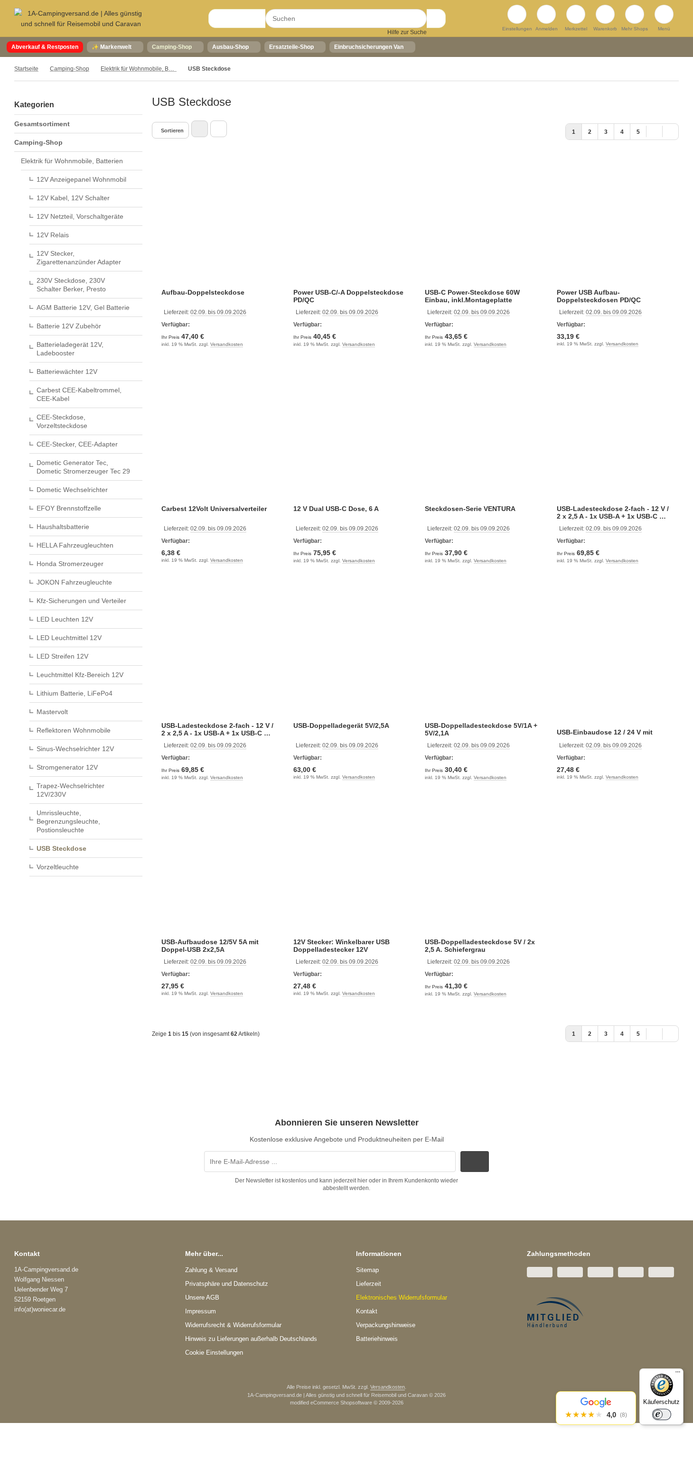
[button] (596, 1408)
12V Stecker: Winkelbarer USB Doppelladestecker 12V (341, 945)
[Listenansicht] (218, 129)
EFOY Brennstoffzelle (69, 508)
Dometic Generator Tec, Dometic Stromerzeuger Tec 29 (83, 467)
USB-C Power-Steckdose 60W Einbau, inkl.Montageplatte (472, 296)
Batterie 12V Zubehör (69, 326)
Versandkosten (226, 344)
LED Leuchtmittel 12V (69, 638)
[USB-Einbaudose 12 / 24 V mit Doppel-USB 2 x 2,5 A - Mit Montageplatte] (613, 658)
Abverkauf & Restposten (44, 47)
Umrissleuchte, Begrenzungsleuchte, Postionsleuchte (68, 821)
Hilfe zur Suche (407, 32)
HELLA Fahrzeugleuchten (75, 545)
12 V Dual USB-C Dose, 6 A (336, 508)
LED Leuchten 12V (65, 619)
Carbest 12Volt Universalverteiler (214, 508)
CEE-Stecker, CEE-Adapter (77, 444)
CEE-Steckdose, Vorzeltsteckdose (62, 421)
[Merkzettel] (575, 14)
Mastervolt (52, 712)
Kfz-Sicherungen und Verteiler (81, 600)
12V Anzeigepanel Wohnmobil (81, 179)
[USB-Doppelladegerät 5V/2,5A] (349, 658)
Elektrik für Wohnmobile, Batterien (72, 161)
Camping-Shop (172, 47)
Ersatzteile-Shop (291, 47)
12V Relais (53, 235)
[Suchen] (436, 18)
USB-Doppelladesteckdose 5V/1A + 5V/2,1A (481, 729)
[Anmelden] (546, 14)
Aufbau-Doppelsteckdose (202, 292)
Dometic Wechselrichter (72, 489)
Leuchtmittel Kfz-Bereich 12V (80, 675)
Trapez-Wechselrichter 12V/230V (70, 790)
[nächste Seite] (654, 130)
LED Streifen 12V (62, 656)
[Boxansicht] (199, 129)
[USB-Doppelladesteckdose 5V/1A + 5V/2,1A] (481, 658)
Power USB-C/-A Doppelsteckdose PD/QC (348, 296)
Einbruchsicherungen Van (368, 47)
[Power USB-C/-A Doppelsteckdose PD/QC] (349, 224)
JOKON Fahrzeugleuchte (74, 582)
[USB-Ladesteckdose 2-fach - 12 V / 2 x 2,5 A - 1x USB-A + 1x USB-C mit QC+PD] (613, 441)
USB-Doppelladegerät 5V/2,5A (341, 725)
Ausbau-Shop (230, 47)
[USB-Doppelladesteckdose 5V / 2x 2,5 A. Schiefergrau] (481, 874)
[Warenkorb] (605, 14)
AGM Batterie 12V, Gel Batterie (83, 307)
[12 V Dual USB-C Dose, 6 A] (349, 441)
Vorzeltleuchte (58, 867)
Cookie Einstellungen (214, 1352)
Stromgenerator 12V (67, 767)
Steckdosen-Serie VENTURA (470, 508)
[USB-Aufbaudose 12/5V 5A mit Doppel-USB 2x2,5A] (217, 874)
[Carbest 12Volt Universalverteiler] (217, 441)
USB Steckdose (61, 848)
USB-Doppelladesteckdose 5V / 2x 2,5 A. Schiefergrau (480, 945)
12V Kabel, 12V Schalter (73, 198)
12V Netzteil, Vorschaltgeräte (80, 216)
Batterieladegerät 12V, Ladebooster (70, 349)
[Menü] (678, 1374)
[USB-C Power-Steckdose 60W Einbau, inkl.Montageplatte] (481, 224)
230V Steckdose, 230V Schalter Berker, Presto (71, 285)
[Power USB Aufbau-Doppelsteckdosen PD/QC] (613, 224)
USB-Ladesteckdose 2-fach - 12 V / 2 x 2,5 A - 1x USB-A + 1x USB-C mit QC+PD (613, 512)
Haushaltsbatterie (63, 526)
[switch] (661, 1414)
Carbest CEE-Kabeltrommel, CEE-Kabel (79, 394)
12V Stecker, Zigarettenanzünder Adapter (79, 258)
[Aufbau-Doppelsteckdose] (217, 224)
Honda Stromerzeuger (70, 563)
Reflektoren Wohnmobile (74, 730)
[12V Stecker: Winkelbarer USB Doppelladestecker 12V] (349, 874)
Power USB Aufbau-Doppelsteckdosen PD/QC (599, 296)
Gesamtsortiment (42, 124)
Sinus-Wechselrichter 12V (75, 749)
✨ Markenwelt (111, 47)
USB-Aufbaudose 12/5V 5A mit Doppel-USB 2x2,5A (210, 945)
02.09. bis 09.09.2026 (218, 312)
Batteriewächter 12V (67, 371)
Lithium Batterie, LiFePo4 (74, 693)
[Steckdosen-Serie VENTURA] (481, 441)
